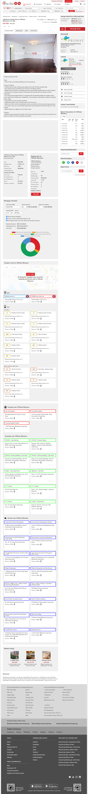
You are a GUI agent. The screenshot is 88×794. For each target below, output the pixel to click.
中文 (84, 4)
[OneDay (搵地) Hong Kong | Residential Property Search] (11, 3)
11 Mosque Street (14, 660)
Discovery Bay (11, 705)
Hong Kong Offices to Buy (66, 757)
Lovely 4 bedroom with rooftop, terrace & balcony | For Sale (15, 666)
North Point (29, 713)
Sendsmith (82, 175)
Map (26, 30)
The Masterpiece (48, 710)
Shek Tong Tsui (30, 705)
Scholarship (10, 752)
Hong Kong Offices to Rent (66, 744)
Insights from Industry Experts (15, 773)
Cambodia (36, 744)
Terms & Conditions (49, 790)
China (34, 747)
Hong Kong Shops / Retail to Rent (68, 749)
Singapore (43, 732)
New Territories (67, 690)
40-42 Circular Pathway (30, 660)
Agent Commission (44, 204)
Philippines (27, 732)
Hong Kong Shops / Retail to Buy (68, 762)
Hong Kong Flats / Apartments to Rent (69, 742)
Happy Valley (10, 695)
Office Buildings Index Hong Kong (41, 723)
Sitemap (9, 757)
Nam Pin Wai (29, 708)
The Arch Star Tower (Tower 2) (52, 713)
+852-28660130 (74, 51)
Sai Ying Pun (10, 710)
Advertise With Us (12, 747)
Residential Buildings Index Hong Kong (18, 723)
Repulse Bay (29, 692)
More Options (79, 11)
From (45, 8)
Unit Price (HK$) (10, 204)
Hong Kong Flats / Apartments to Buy (69, 755)
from (20, 11)
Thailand (35, 732)
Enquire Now (75, 29)
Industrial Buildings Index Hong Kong (67, 723)
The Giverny (65, 695)
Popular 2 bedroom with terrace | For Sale (30, 665)
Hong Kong (10, 732)
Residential (28, 4)
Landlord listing (17, 8)
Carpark (58, 4)
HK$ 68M (14, 662)
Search (72, 11)
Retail (68, 4)
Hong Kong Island (49, 690)
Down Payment (26, 204)
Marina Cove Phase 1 (68, 700)
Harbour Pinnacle (48, 708)
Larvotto (46, 697)
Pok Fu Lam (10, 713)
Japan (34, 749)
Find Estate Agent (12, 755)
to (56, 8)
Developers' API (11, 768)
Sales (64, 116)
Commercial (39, 4)
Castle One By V (48, 692)
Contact (9, 749)
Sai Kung (9, 702)
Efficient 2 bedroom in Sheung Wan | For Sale (46, 665)
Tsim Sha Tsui (29, 702)
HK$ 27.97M (30, 662)
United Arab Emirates (39, 755)
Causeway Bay (29, 697)
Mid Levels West (11, 690)
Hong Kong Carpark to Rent (66, 752)
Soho (8, 715)
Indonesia (59, 732)
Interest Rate (9, 210)
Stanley (27, 690)
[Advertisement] (30, 135)
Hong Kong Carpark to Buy (66, 765)
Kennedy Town (30, 700)
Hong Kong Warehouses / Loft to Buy (69, 760)
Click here (30, 274)
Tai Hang (28, 710)
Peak (27, 715)
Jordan (27, 695)
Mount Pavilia (66, 692)
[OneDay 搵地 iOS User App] (36, 786)
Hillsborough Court (49, 700)
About (9, 742)
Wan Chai (9, 692)
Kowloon (47, 705)
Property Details (9, 30)
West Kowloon (11, 700)
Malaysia (51, 732)
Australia (35, 742)
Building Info (19, 30)
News (8, 744)
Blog (8, 765)
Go (81, 153)
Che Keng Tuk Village (68, 697)
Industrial (48, 4)
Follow (36, 194)
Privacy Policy (57, 790)
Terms (16, 210)
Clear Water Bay (11, 697)
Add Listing (69, 1)
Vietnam (18, 732)
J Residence (47, 695)
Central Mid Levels (12, 708)
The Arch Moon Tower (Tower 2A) (53, 715)
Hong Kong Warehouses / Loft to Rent (69, 747)
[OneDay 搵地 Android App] (51, 786)
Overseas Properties (57, 1)
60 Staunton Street (46, 660)
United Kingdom (37, 757)
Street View (34, 30)
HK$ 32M (46, 662)
